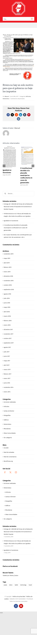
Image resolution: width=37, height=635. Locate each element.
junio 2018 (7, 303)
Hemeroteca (6, 98)
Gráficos (6, 420)
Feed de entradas (9, 452)
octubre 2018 (8, 285)
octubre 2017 (7, 338)
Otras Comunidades (10, 433)
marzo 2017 (7, 369)
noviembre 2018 (8, 280)
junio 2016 (7, 383)
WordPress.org (8, 461)
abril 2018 (7, 312)
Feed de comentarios (10, 457)
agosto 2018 (7, 294)
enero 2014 (7, 392)
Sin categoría (8, 437)
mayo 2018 (7, 307)
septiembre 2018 (9, 289)
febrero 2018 (7, 320)
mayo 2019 (7, 258)
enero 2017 (7, 378)
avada (5, 585)
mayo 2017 (7, 361)
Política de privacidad (19, 596)
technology (23, 585)
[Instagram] (16, 472)
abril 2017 (7, 365)
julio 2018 (7, 298)
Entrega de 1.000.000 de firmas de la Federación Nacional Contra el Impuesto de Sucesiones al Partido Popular (18, 206)
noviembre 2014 (8, 387)
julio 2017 (6, 352)
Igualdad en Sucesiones (11, 220)
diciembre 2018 (8, 276)
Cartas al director (9, 411)
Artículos (28, 96)
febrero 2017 (7, 374)
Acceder (6, 448)
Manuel (7, 96)
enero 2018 (7, 325)
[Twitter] (10, 472)
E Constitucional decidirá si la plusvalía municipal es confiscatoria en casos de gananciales (26, 175)
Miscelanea (7, 428)
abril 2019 (7, 263)
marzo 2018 (7, 316)
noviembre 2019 (8, 254)
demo (10, 585)
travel (30, 585)
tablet (16, 585)
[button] (4, 166)
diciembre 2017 (8, 329)
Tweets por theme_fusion (10, 575)
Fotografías (7, 415)
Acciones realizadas (10, 402)
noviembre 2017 (8, 334)
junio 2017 (7, 356)
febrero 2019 (7, 267)
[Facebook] (5, 472)
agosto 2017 (7, 347)
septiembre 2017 (9, 343)
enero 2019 (7, 272)
